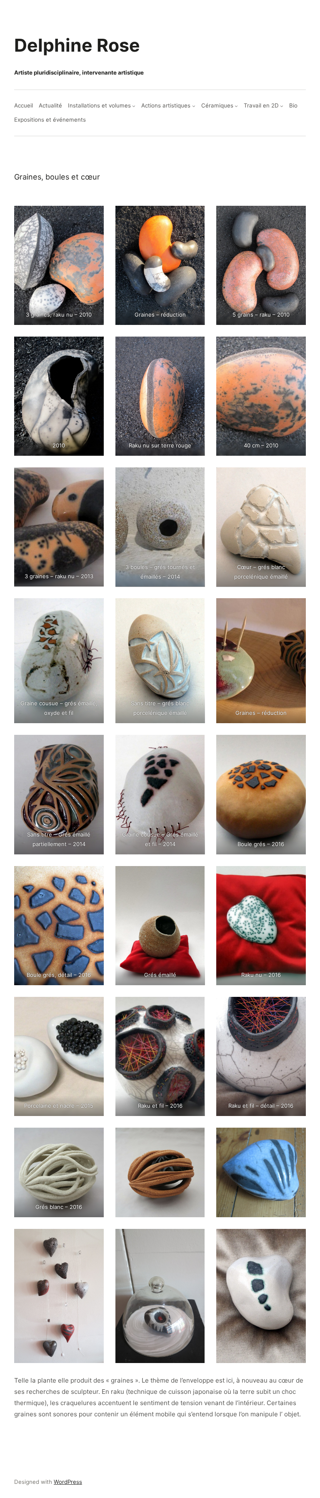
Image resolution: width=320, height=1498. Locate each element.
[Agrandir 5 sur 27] (194, 347)
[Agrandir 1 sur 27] (93, 216)
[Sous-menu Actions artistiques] (193, 105)
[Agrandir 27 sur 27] (295, 1240)
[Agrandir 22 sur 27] (93, 1138)
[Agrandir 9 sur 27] (295, 478)
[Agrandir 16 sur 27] (93, 877)
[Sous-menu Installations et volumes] (133, 105)
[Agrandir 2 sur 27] (194, 216)
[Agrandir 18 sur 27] (295, 877)
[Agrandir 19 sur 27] (93, 1008)
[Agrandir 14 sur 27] (194, 746)
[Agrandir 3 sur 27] (295, 216)
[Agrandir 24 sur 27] (295, 1138)
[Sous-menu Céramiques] (236, 105)
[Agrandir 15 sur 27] (295, 746)
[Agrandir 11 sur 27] (194, 609)
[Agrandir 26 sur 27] (194, 1240)
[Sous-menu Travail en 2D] (281, 105)
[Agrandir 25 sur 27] (93, 1240)
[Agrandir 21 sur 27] (295, 1008)
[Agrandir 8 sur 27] (194, 478)
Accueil (23, 105)
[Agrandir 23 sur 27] (194, 1138)
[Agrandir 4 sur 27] (93, 347)
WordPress (68, 1481)
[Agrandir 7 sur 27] (93, 478)
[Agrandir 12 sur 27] (295, 609)
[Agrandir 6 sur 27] (295, 347)
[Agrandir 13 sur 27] (93, 746)
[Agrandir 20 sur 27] (194, 1008)
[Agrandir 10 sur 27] (93, 609)
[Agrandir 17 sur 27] (194, 877)
